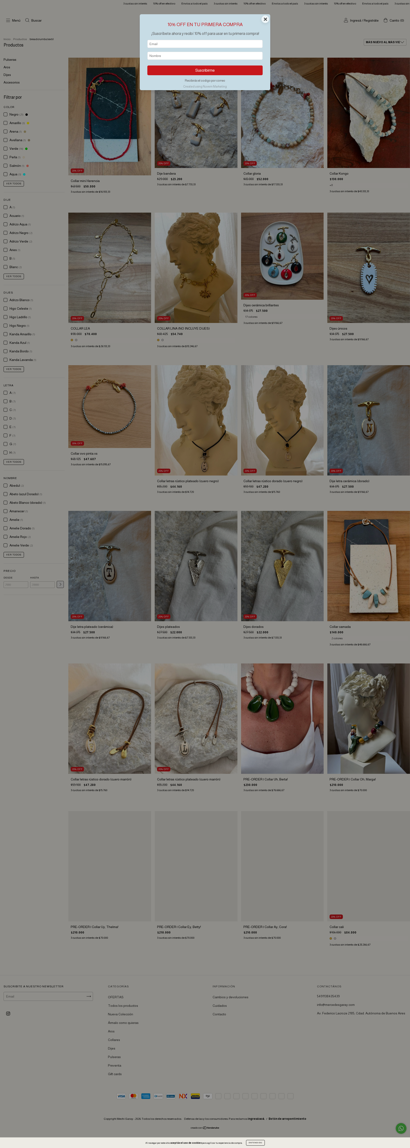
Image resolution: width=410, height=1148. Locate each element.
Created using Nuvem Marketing (205, 86)
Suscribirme (205, 70)
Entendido (255, 1143)
